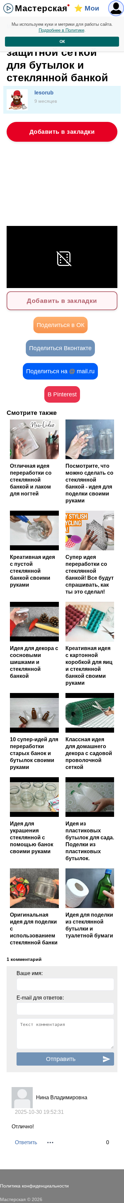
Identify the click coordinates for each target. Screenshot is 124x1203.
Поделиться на (60, 371)
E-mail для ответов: (40, 998)
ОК (62, 41)
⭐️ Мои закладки (89, 10)
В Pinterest (62, 394)
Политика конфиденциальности (34, 1185)
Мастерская (41, 8)
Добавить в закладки (62, 131)
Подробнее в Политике (61, 30)
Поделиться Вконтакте (60, 348)
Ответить (26, 1142)
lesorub (44, 92)
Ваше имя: (30, 973)
